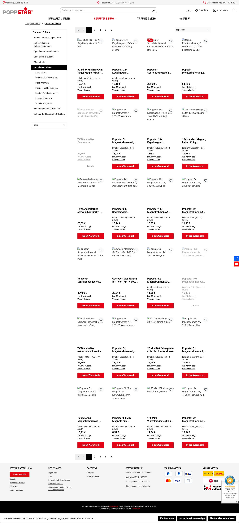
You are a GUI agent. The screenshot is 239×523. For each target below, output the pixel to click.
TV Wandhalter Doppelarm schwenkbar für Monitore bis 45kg (87, 141)
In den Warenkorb (91, 96)
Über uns (90, 473)
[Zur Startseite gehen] (18, 10)
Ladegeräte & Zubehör (44, 57)
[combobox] (105, 10)
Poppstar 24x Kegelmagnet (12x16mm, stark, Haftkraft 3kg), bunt (123, 210)
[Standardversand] (213, 474)
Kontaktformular (144, 486)
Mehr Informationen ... (86, 518)
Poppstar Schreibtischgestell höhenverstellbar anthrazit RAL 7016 (158, 71)
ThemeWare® (136, 508)
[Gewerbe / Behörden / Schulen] (189, 10)
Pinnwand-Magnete (43, 98)
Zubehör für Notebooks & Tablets (49, 114)
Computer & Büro (41, 32)
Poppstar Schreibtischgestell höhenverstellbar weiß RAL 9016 (89, 280)
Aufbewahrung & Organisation (47, 37)
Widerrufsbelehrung (55, 484)
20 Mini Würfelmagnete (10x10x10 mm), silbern (160, 350)
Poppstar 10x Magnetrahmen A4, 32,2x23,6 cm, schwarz (194, 280)
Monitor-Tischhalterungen (46, 88)
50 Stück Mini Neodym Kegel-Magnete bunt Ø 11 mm (90, 71)
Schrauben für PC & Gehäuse (47, 108)
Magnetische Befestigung (46, 78)
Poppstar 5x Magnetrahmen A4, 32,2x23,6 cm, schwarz (124, 350)
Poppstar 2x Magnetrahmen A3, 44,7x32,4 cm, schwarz (194, 419)
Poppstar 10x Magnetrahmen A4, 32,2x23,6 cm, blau (158, 210)
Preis (35, 125)
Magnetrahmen (42, 83)
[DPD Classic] (213, 481)
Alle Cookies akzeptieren (222, 518)
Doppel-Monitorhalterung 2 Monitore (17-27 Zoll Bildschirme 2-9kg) (193, 71)
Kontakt (13, 479)
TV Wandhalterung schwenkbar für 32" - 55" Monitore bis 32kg (89, 210)
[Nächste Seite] (105, 30)
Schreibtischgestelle (43, 103)
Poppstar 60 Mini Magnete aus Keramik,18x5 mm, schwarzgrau (122, 419)
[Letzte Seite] (111, 30)
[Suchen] (154, 10)
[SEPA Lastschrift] (188, 474)
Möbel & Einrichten (42, 67)
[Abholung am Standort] (213, 487)
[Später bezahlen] (179, 474)
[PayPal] (168, 474)
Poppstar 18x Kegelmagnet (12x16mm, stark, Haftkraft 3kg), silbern (159, 141)
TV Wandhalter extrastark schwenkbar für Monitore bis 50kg (90, 350)
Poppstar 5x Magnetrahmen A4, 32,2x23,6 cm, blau (193, 210)
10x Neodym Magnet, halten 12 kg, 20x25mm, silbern (194, 141)
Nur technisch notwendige (192, 518)
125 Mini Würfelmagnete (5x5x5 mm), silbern (160, 419)
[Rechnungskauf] (188, 481)
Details (90, 166)
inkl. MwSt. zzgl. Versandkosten (84, 88)
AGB (50, 476)
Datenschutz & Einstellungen (59, 480)
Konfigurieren (167, 518)
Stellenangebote (93, 476)
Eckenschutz (40, 72)
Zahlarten (13, 486)
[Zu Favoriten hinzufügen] (101, 41)
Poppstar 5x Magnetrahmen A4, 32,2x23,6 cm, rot (158, 280)
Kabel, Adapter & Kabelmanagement (42, 44)
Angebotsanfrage (16, 490)
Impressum (52, 473)
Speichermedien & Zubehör (46, 51)
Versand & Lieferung (17, 483)
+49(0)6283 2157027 (227, 2)
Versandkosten (113, 506)
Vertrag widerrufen (19, 474)
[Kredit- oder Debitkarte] (172, 481)
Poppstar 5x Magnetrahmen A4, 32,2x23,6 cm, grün (88, 419)
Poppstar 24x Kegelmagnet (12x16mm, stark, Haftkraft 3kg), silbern (124, 71)
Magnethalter (40, 62)
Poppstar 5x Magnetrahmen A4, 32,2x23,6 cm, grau (123, 141)
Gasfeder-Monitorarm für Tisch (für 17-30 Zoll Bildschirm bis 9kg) (125, 280)
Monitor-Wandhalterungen (46, 93)
